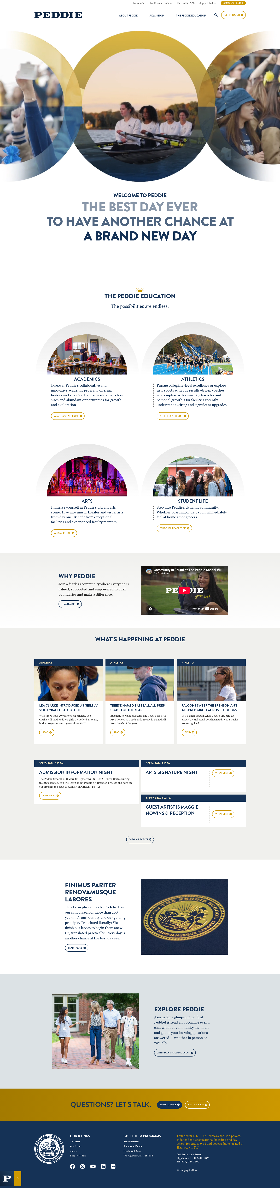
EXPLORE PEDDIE (179, 1009)
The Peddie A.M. (186, 3)
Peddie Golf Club (132, 1151)
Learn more (69, 604)
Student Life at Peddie (173, 528)
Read (45, 732)
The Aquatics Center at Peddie (138, 1156)
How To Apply (168, 1104)
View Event (48, 795)
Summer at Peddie (233, 3)
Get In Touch (232, 15)
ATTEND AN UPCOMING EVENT (173, 1052)
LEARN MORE (75, 948)
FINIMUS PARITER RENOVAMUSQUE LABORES (90, 892)
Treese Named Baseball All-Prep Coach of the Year (137, 707)
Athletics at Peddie (171, 416)
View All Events (138, 839)
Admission (157, 15)
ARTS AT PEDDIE (62, 533)
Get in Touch (196, 1104)
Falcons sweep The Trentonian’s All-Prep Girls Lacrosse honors (209, 707)
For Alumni (139, 3)
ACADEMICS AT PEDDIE (66, 416)
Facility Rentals (131, 1142)
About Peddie (128, 15)
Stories (73, 1151)
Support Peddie (207, 3)
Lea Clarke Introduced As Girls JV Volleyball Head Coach (68, 707)
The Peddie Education (191, 15)
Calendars (75, 1142)
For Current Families (161, 3)
